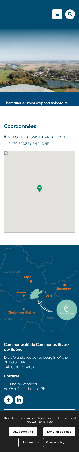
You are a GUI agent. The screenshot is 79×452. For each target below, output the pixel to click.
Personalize (31, 442)
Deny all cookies (59, 431)
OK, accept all (23, 431)
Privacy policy (55, 442)
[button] (39, 188)
